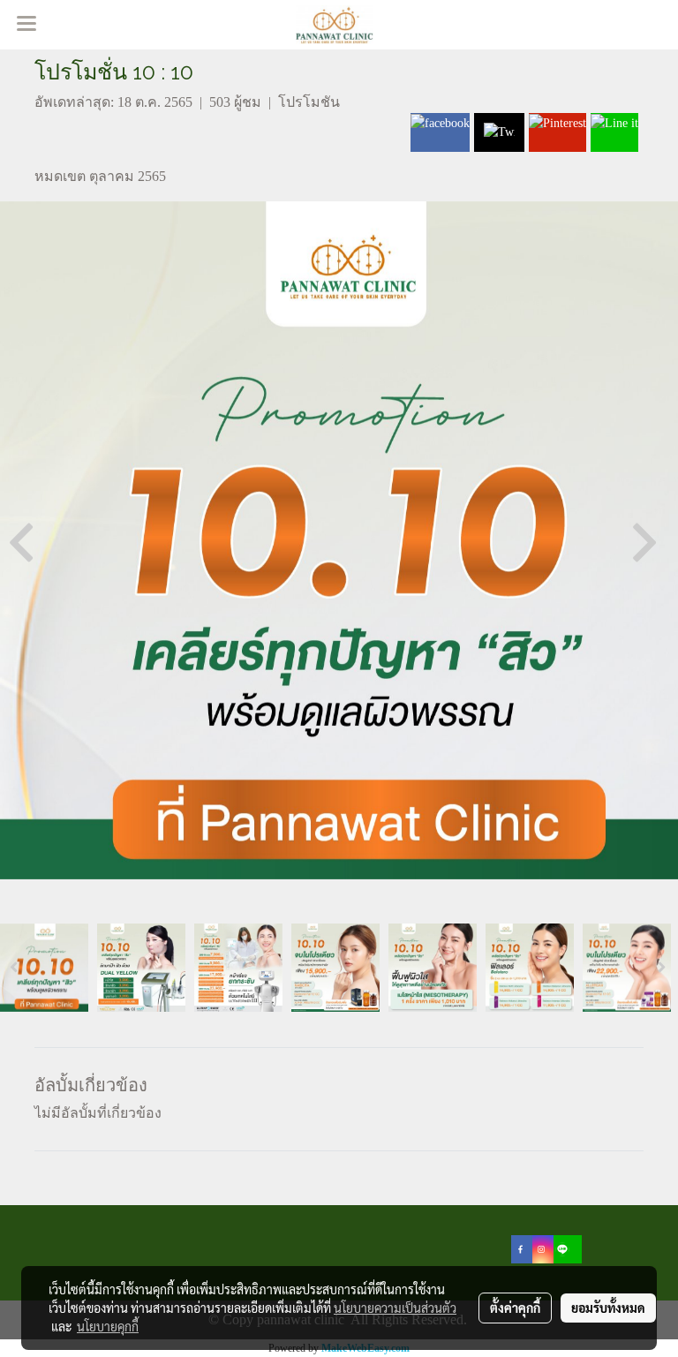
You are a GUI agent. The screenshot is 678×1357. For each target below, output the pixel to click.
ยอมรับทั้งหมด (608, 1308)
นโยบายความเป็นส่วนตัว (395, 1308)
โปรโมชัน (309, 101)
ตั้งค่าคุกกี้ (515, 1308)
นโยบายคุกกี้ (108, 1326)
